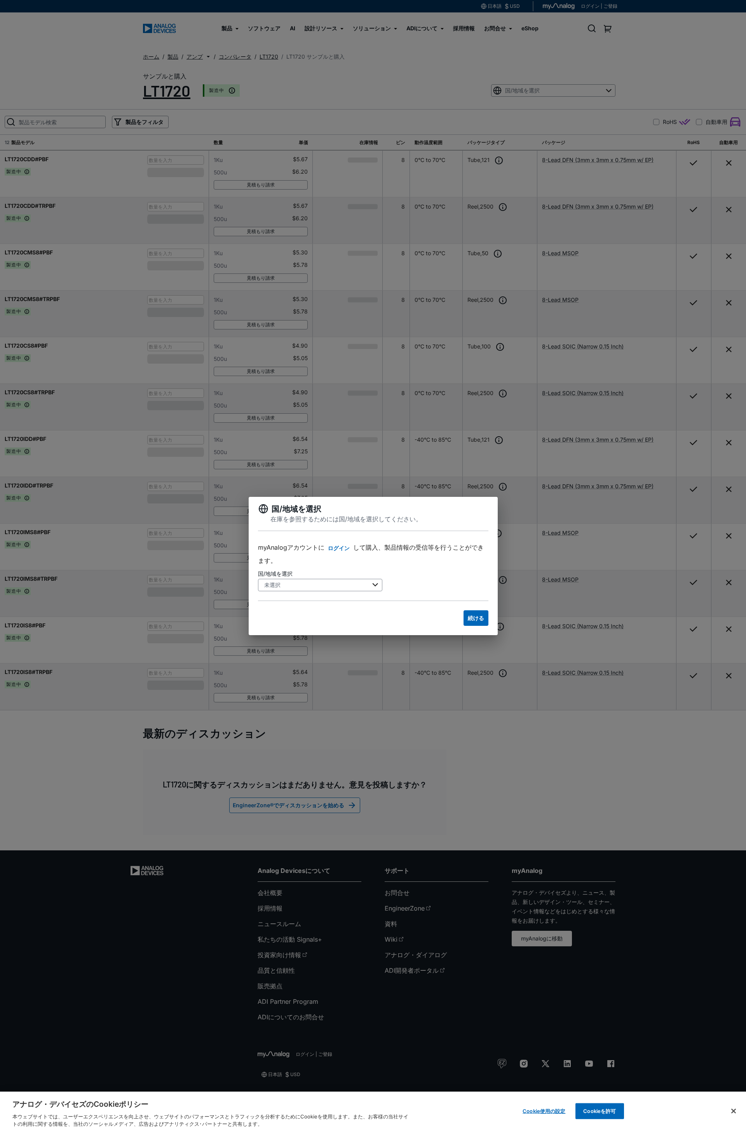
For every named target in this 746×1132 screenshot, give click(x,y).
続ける (476, 618)
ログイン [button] (339, 548)
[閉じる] (733, 1111)
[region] (373, 1112)
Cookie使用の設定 (544, 1111)
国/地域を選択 (275, 573)
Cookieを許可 (599, 1111)
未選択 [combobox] (272, 585)
